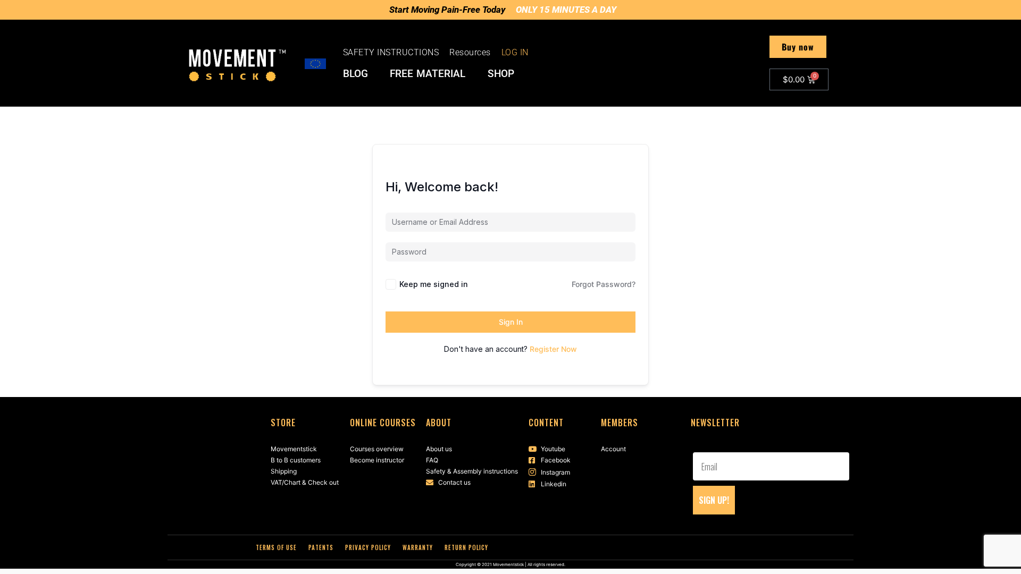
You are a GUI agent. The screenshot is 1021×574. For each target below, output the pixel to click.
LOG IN (515, 52)
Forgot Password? (603, 284)
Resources (470, 52)
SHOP (501, 74)
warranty (418, 547)
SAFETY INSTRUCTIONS (391, 52)
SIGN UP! (714, 500)
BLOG (355, 74)
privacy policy (368, 547)
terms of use (276, 547)
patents (320, 547)
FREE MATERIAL (428, 74)
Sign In (511, 321)
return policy (466, 547)
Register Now (553, 348)
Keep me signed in (433, 284)
